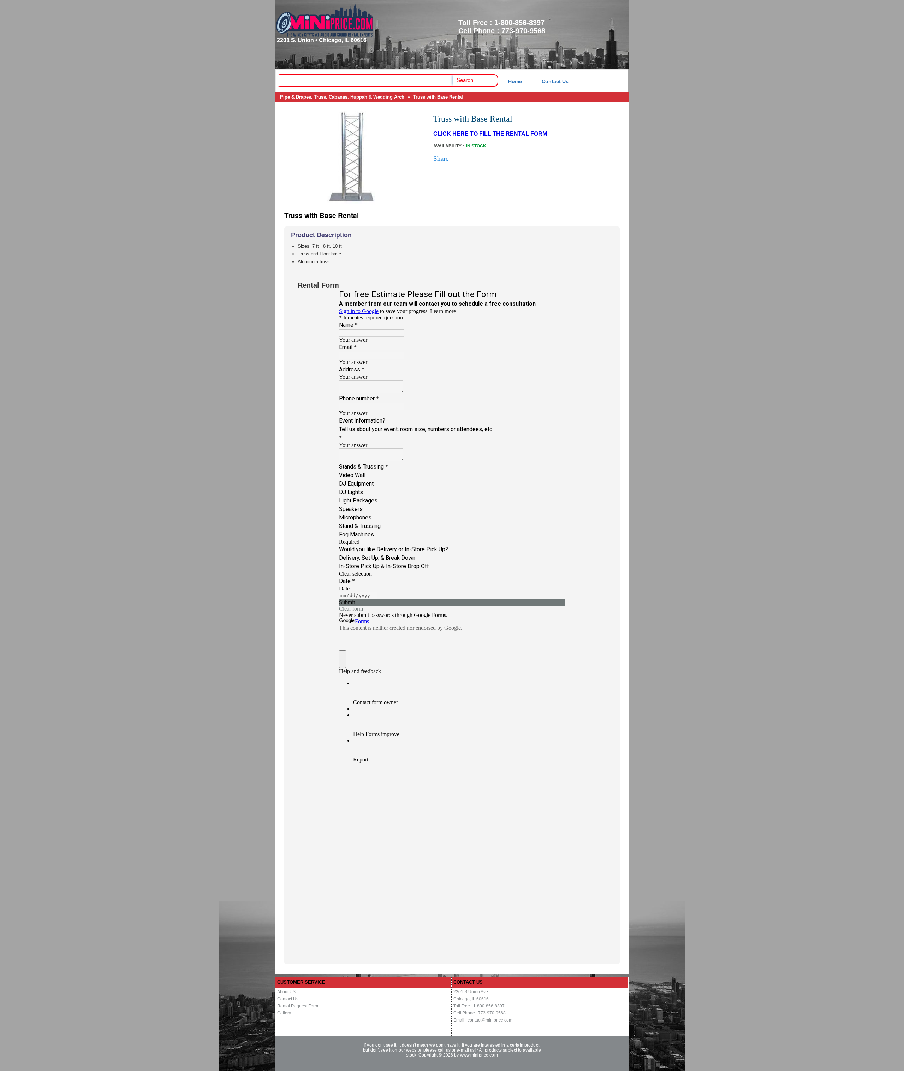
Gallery (284, 1013)
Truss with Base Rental (438, 97)
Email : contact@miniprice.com (482, 1020)
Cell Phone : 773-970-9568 (479, 1013)
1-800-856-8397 (519, 23)
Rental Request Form (297, 1006)
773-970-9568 (523, 31)
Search (465, 80)
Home (515, 81)
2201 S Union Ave (470, 991)
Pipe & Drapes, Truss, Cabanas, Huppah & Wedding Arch (342, 97)
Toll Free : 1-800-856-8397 (479, 1006)
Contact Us (555, 81)
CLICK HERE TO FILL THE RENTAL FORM (490, 134)
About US (286, 991)
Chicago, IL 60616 (471, 998)
